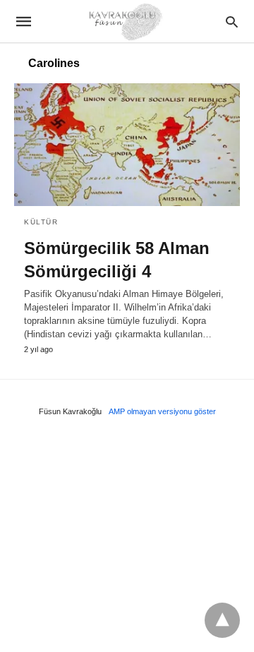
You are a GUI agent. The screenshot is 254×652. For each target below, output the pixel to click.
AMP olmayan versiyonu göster (162, 411)
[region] (127, 539)
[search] (232, 21)
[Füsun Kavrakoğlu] (126, 20)
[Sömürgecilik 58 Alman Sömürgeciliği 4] (127, 144)
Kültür (41, 222)
